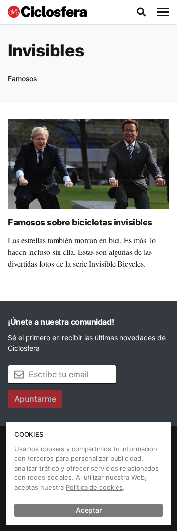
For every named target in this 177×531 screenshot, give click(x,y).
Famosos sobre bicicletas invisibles (80, 222)
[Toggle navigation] (163, 12)
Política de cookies (94, 487)
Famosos (22, 78)
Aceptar (89, 510)
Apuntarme (35, 399)
